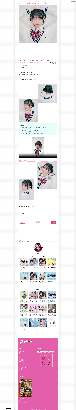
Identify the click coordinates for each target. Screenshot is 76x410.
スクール (20, 353)
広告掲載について (22, 400)
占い (20, 357)
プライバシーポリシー (23, 402)
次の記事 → (54, 222)
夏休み (52, 351)
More (38, 334)
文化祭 (32, 62)
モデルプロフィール (22, 367)
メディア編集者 (21, 62)
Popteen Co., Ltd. (37, 409)
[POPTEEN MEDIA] (38, 2)
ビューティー (23, 3)
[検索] (72, 1)
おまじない (23, 360)
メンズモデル (23, 370)
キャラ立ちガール (39, 351)
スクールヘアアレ (36, 62)
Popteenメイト (23, 371)
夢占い (22, 359)
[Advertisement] (38, 50)
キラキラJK (23, 362)
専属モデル (23, 368)
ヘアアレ (40, 62)
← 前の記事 (22, 222)
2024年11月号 (38, 222)
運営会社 (20, 404)
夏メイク (45, 351)
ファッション (21, 351)
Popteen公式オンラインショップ (24, 405)
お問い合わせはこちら (23, 398)
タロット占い (23, 358)
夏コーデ (49, 351)
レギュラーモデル (24, 369)
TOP (19, 3)
